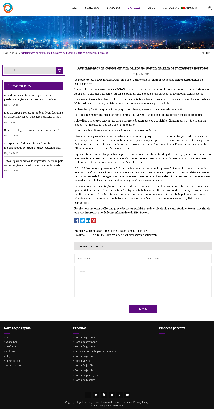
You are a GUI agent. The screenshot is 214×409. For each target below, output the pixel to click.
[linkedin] (112, 395)
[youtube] (127, 395)
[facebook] (88, 395)
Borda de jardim (84, 365)
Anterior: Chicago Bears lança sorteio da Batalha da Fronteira (111, 231)
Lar (74, 7)
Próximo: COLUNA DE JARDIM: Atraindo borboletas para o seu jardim (115, 235)
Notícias (134, 7)
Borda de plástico (85, 380)
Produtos (113, 7)
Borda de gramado (86, 346)
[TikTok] (119, 395)
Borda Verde (82, 360)
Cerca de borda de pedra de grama (96, 351)
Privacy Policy (141, 402)
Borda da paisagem (86, 375)
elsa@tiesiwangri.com (111, 405)
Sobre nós (92, 7)
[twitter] (96, 395)
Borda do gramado (86, 337)
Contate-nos (172, 7)
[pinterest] (104, 395)
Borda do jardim (84, 356)
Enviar (143, 308)
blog (151, 7)
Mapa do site (13, 365)
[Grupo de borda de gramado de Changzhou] (7, 7)
